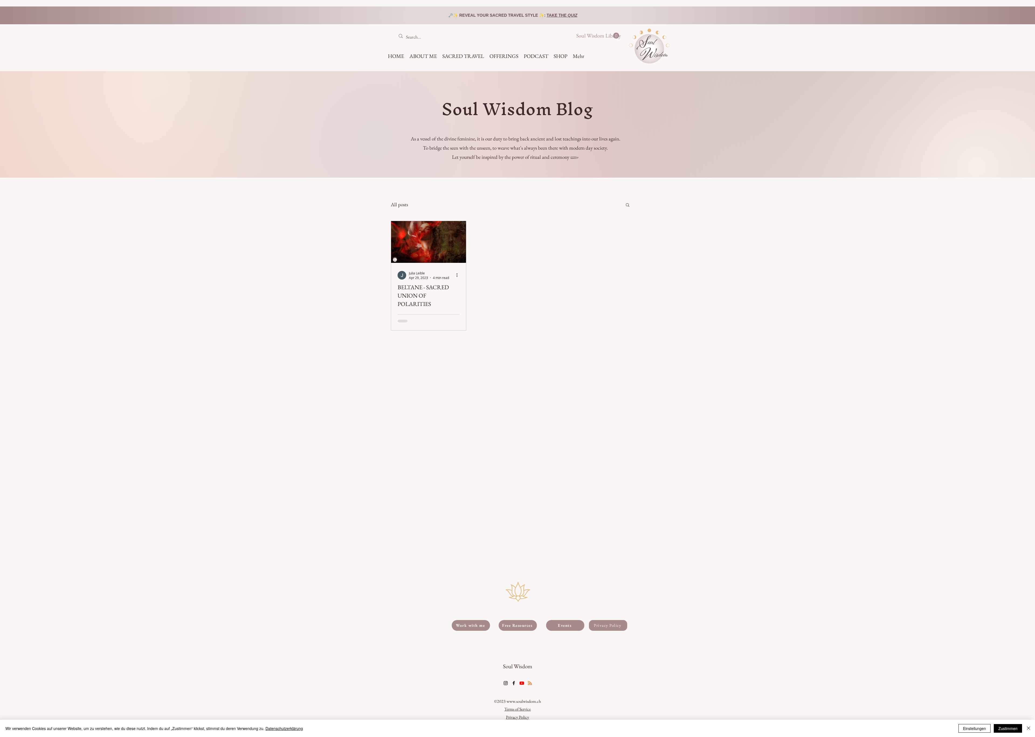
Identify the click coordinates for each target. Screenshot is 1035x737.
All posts (399, 204)
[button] (597, 36)
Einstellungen (974, 728)
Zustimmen (1007, 728)
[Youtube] (522, 683)
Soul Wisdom (517, 666)
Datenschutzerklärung (284, 728)
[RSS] (530, 683)
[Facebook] (513, 683)
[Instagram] (505, 683)
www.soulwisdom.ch (523, 701)
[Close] (1028, 728)
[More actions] (459, 275)
